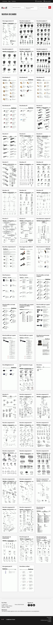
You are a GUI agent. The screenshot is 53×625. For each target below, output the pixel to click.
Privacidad (49, 617)
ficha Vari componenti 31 (25, 394)
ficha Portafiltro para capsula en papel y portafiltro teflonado (26, 306)
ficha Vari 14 (22, 218)
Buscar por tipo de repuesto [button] (30, 8)
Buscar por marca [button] (16, 7)
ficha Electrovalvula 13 (24, 49)
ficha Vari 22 (5, 134)
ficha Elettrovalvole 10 (24, 21)
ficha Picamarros (6, 275)
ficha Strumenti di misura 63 (43, 247)
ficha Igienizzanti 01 (7, 566)
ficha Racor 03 (5, 190)
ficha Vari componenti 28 (8, 507)
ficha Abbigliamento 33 (8, 365)
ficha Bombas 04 (6, 105)
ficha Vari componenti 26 (8, 479)
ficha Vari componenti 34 (8, 451)
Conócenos (4, 1)
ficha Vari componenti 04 (25, 422)
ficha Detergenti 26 (24, 537)
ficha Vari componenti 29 (42, 479)
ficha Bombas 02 (23, 77)
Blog (9, 1)
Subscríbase (39, 1)
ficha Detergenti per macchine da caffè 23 (41, 537)
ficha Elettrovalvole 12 (7, 49)
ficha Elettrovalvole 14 (41, 49)
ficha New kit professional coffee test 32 (42, 336)
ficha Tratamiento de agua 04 (25, 365)
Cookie (49, 618)
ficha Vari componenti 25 (42, 422)
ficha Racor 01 (22, 162)
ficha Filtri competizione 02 (9, 247)
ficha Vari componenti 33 (8, 422)
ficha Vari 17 (5, 218)
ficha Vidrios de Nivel (24, 566)
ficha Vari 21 (5, 162)
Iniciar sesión (48, 1)
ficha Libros (39, 365)
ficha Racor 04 (22, 190)
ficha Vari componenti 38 (42, 451)
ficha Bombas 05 (23, 105)
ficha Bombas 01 (6, 77)
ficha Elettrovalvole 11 (41, 21)
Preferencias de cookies (46, 620)
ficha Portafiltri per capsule (43, 304)
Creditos (49, 621)
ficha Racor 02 (39, 162)
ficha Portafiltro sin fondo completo (42, 275)
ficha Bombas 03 (40, 77)
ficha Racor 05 (39, 190)
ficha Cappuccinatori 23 (8, 21)
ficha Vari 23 (39, 105)
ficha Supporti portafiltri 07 (26, 247)
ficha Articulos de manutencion (40, 507)
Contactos (14, 1)
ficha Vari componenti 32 (42, 394)
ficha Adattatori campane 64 (43, 218)
